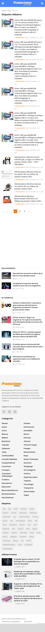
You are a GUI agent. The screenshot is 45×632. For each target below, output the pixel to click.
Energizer (13, 525)
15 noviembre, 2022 (33, 167)
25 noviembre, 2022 (33, 150)
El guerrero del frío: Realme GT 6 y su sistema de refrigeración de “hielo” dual (28, 586)
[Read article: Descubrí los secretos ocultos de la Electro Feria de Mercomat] (6, 275)
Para (38, 533)
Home (4, 10)
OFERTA (5, 533)
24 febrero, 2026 (19, 340)
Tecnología (28, 484)
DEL (11, 521)
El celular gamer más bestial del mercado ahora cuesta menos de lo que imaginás (28, 346)
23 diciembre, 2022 (33, 38)
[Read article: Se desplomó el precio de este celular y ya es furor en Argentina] (6, 285)
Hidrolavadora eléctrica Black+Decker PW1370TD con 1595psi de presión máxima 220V (27, 198)
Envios (22, 525)
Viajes (26, 495)
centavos (33, 513)
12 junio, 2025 (18, 352)
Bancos (5, 434)
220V (16, 509)
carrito (13, 513)
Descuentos (7, 483)
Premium (23, 537)
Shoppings (28, 466)
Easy (4, 525)
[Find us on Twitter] (9, 412)
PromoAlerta (20, 38)
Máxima (15, 10)
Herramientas (8, 497)
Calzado (5, 445)
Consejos (6, 470)
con (14, 517)
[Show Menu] (3, 3)
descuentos (20, 521)
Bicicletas (6, 441)
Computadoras (8, 463)
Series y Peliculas (31, 459)
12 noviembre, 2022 (33, 180)
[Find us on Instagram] (15, 412)
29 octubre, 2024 (19, 364)
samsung (6, 541)
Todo (20, 545)
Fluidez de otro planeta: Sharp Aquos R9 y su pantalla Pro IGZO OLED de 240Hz (27, 573)
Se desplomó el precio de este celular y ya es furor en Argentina (26, 284)
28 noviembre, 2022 (33, 81)
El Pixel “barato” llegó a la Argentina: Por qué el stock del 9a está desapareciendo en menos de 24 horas (27, 320)
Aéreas (5, 423)
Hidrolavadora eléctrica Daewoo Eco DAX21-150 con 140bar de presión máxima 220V (27, 174)
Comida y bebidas (9, 459)
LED (13, 529)
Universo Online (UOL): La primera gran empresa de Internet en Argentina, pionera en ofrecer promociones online (27, 306)
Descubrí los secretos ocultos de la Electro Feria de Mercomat (28, 274)
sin (22, 541)
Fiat (29, 525)
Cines (4, 452)
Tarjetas (27, 481)
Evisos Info (28, 621)
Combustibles (8, 456)
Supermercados (30, 477)
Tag (9, 10)
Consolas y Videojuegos (7, 474)
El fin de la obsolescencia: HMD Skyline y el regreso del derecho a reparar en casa (28, 598)
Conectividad (24, 517)
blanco (5, 513)
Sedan (15, 541)
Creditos (5, 479)
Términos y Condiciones (11, 621)
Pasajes (27, 448)
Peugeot (14, 537)
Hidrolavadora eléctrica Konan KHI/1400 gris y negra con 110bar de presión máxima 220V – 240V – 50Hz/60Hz (28, 161)
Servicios (27, 463)
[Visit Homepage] (22, 3)
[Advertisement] (22, 240)
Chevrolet (6, 517)
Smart (29, 541)
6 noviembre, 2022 (33, 204)
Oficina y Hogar (30, 445)
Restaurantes (29, 452)
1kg (4, 509)
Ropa (26, 456)
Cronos (35, 517)
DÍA (36, 521)
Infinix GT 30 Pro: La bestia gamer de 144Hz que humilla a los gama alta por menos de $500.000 (27, 334)
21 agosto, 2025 (19, 289)
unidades (28, 545)
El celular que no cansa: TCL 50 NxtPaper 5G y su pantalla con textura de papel (27, 561)
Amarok (23, 509)
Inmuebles (28, 430)
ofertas (14, 533)
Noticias (27, 438)
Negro (35, 529)
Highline (6, 529)
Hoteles (27, 423)
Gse (35, 525)
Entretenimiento (9, 494)
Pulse (31, 537)
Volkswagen (7, 549)
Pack (32, 533)
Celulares (6, 448)
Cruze (5, 521)
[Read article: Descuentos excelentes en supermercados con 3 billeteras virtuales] (6, 359)
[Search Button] (42, 3)
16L (9, 509)
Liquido (20, 529)
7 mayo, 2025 (18, 279)
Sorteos (27, 473)
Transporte (28, 488)
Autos (4, 430)
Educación (6, 487)
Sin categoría (29, 470)
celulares (23, 513)
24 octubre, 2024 (19, 313)
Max (27, 529)
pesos (5, 537)
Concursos (6, 466)
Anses (4, 427)
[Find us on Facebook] (4, 412)
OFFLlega (23, 533)
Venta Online (29, 491)
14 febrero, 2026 (19, 327)
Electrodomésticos (10, 490)
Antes (32, 509)
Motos (26, 434)
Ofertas (27, 441)
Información (29, 427)
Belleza (5, 438)
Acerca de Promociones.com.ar (14, 619)
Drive (30, 521)
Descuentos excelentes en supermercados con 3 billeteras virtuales (26, 358)
